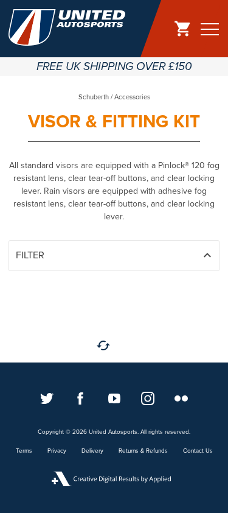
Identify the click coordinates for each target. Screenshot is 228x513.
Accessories (132, 97)
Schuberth (93, 97)
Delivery (92, 451)
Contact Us (198, 451)
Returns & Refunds (143, 451)
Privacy (56, 451)
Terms (24, 451)
